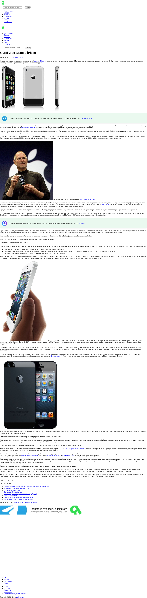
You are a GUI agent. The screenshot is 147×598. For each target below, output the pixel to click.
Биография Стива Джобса (13, 492)
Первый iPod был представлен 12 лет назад (19, 497)
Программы (8, 581)
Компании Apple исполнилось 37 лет (16, 488)
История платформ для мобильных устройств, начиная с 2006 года (27, 486)
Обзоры (6, 13)
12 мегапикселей (56, 356)
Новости (7, 14)
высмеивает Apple (68, 455)
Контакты (7, 590)
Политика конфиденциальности (15, 594)
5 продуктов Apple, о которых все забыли (18, 499)
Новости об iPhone (31, 502)
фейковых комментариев (29, 455)
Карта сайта (8, 592)
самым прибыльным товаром (76, 448)
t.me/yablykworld (86, 118)
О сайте (6, 586)
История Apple (19, 502)
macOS (6, 18)
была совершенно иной (87, 199)
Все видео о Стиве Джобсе (13, 490)
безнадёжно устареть (28, 128)
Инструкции (8, 11)
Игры (6, 583)
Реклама (7, 588)
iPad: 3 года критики (11, 495)
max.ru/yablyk (80, 223)
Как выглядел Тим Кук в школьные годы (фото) (20, 494)
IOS (5, 20)
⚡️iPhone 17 (8, 22)
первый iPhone (39, 61)
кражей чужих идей (53, 455)
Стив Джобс (105, 204)
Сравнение (8, 16)
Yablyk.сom (20, 597)
